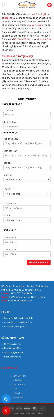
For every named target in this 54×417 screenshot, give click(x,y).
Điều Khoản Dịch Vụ (12, 357)
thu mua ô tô (44, 39)
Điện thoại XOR (19, 384)
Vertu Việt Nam (19, 376)
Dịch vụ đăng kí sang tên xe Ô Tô (18, 322)
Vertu (15, 389)
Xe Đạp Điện (18, 393)
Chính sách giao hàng (13, 352)
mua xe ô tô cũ (34, 25)
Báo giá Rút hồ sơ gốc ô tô (15, 327)
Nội (28, 39)
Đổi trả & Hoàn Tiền (12, 348)
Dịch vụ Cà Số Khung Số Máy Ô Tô (18, 318)
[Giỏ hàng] (49, 5)
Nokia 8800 (18, 380)
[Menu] (4, 5)
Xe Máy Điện (18, 397)
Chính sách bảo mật (12, 344)
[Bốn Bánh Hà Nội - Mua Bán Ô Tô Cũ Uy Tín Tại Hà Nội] (27, 5)
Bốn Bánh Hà (19, 39)
